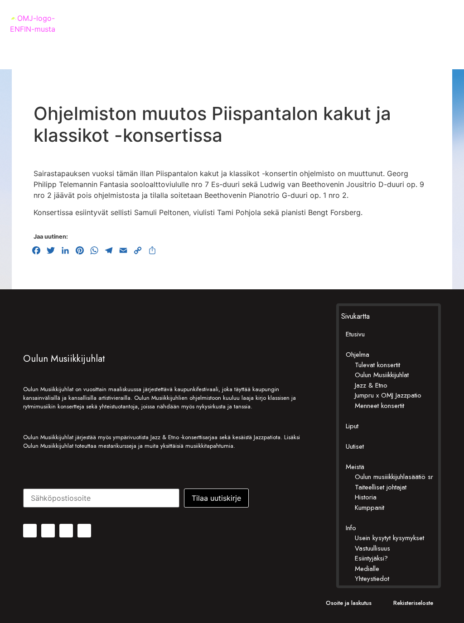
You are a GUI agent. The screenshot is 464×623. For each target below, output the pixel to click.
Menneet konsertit (379, 406)
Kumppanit (369, 508)
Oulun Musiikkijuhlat (382, 375)
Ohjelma (357, 354)
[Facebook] (30, 530)
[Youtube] (84, 530)
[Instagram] (48, 530)
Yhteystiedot (372, 579)
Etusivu (355, 334)
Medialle (367, 569)
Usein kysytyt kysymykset (389, 538)
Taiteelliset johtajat (380, 487)
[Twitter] (66, 530)
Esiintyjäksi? (371, 558)
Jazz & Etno (371, 385)
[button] (447, 37)
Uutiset (355, 446)
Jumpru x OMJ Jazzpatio (388, 395)
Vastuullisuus (372, 548)
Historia (366, 497)
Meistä (355, 467)
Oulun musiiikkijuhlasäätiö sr (394, 477)
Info (351, 528)
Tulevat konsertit (377, 365)
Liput (352, 426)
